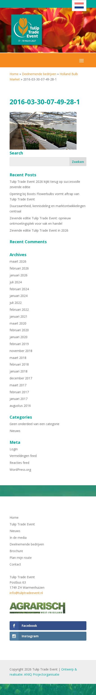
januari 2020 (18, 337)
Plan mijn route (21, 558)
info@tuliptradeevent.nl (26, 593)
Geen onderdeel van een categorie (34, 424)
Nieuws (15, 431)
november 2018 (21, 351)
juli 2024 (16, 282)
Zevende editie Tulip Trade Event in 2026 (39, 230)
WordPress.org (20, 469)
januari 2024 (18, 296)
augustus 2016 (20, 405)
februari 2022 (19, 309)
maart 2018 (18, 358)
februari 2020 (19, 330)
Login (14, 449)
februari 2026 (19, 268)
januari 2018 (18, 371)
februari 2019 (19, 344)
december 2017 (21, 378)
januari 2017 (18, 399)
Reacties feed (19, 463)
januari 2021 (18, 316)
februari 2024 (19, 289)
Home (14, 74)
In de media (18, 538)
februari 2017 (19, 392)
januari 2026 (18, 275)
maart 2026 (18, 261)
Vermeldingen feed (23, 456)
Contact (15, 564)
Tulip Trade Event (22, 524)
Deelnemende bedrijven (39, 74)
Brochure (16, 551)
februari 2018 (19, 364)
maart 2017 (18, 385)
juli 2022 (16, 302)
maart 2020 (18, 323)
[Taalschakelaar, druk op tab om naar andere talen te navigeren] (79, 5)
